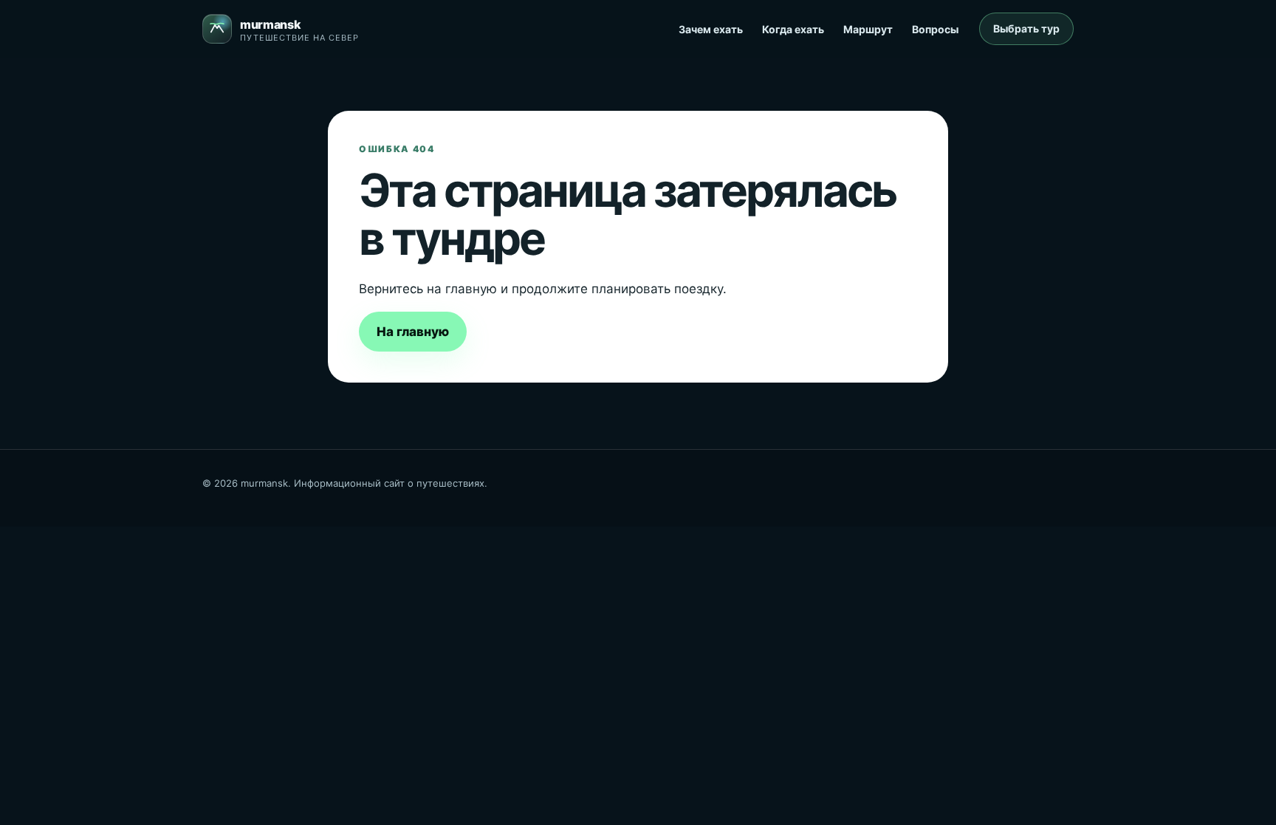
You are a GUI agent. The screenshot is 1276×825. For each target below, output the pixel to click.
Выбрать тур (1026, 28)
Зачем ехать (711, 29)
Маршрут (868, 29)
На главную (413, 331)
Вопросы (935, 29)
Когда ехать (793, 29)
